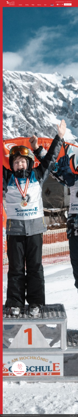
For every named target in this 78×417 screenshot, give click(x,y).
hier (39, 415)
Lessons (20, 5)
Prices (33, 5)
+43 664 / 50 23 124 (69, 1)
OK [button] (73, 415)
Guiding (26, 5)
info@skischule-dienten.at (60, 1)
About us (39, 5)
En (62, 4)
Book (45, 5)
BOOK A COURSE (67, 4)
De (60, 4)
